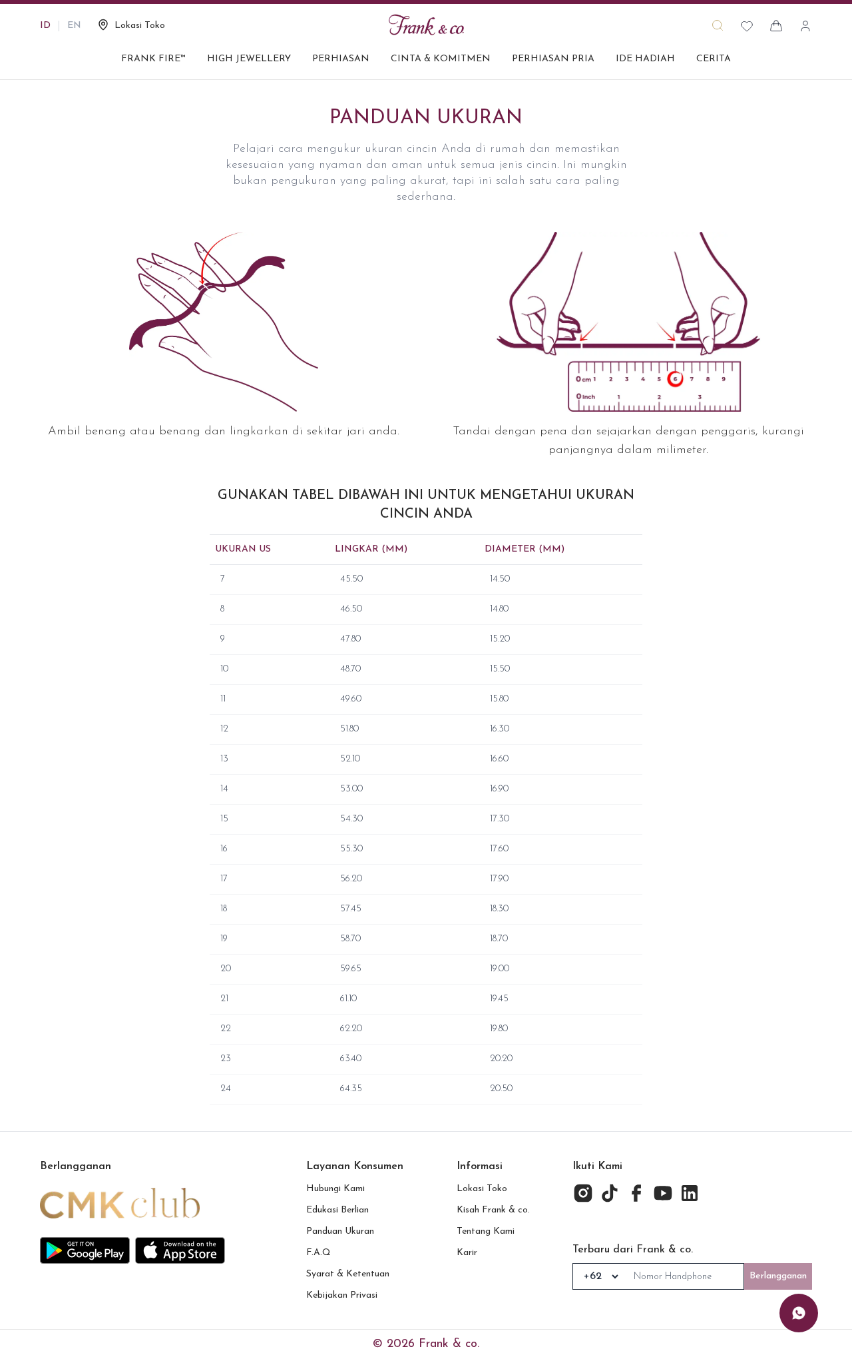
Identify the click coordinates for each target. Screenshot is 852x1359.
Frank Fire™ (153, 59)
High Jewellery (249, 59)
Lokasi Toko (482, 1189)
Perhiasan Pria (553, 59)
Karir (467, 1253)
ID (45, 26)
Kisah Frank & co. (493, 1210)
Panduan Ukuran (340, 1231)
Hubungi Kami (335, 1189)
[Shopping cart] (776, 26)
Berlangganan (778, 1276)
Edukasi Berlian (337, 1210)
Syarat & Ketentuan (347, 1274)
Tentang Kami (486, 1231)
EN (74, 26)
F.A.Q (318, 1253)
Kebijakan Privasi (341, 1295)
